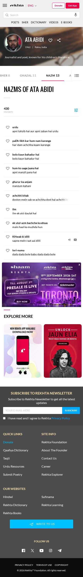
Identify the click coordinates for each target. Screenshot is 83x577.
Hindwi (8, 496)
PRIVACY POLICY (24, 565)
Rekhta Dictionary (15, 504)
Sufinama (48, 496)
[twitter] (32, 550)
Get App (72, 5)
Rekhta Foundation (54, 442)
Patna (38, 47)
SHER (25, 22)
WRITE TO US (45, 524)
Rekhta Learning (52, 504)
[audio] (69, 239)
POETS (15, 22)
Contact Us (49, 458)
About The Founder (54, 450)
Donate (58, 5)
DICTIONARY (38, 22)
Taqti (6, 458)
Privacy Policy (60, 418)
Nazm (52, 75)
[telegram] (60, 550)
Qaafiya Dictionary (15, 450)
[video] (75, 239)
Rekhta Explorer (52, 474)
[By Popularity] (76, 110)
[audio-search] (76, 15)
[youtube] (41, 550)
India (44, 47)
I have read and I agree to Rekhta (39, 418)
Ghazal (28, 75)
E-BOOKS (66, 22)
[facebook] (23, 550)
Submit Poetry (12, 474)
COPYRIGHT (61, 565)
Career (46, 466)
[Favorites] (50, 40)
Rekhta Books (12, 513)
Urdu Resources (13, 466)
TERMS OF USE (44, 565)
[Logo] (16, 5)
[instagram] (50, 550)
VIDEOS (53, 22)
